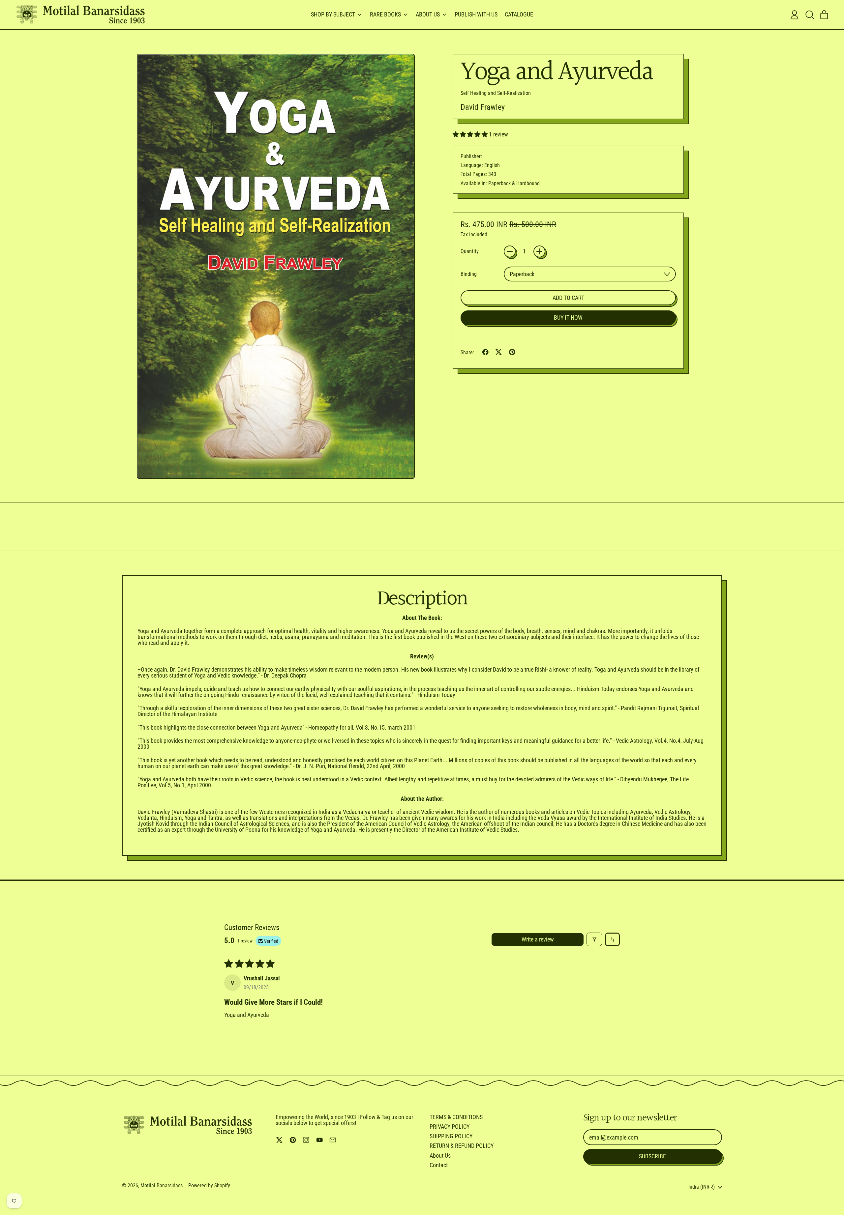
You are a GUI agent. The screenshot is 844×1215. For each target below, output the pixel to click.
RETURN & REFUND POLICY (462, 1145)
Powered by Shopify (209, 1185)
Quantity (470, 251)
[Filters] (594, 939)
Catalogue (519, 14)
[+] (539, 251)
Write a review (538, 939)
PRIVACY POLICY (449, 1126)
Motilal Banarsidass (161, 1185)
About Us (440, 1155)
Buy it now (568, 317)
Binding (469, 274)
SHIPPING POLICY (451, 1136)
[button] (809, 15)
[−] (510, 251)
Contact (439, 1165)
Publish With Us (476, 14)
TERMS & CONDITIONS (456, 1117)
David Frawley (483, 107)
